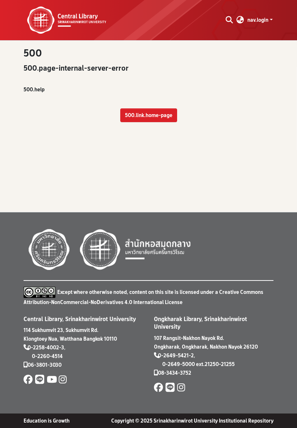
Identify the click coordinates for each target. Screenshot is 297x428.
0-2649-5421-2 (176, 355)
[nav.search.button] (229, 20)
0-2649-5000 (178, 364)
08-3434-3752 (174, 373)
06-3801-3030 (45, 365)
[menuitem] (240, 20)
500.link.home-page (148, 115)
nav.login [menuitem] (257, 20)
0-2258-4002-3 (46, 347)
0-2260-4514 (47, 356)
